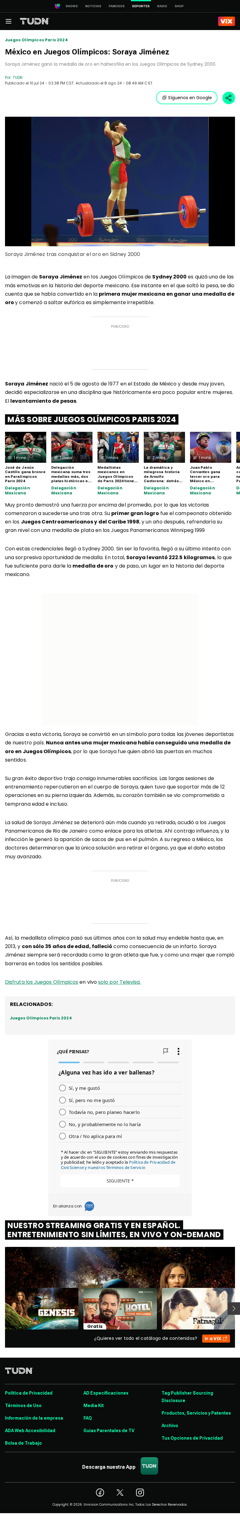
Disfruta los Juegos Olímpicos (41, 982)
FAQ (87, 1418)
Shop (179, 6)
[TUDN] (34, 21)
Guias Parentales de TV (108, 1430)
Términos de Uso (23, 1405)
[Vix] (226, 21)
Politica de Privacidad (28, 1393)
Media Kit (93, 1405)
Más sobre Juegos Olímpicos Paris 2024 (92, 419)
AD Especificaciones (105, 1393)
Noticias (93, 6)
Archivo (170, 1425)
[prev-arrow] (1, 1308)
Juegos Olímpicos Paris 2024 (36, 40)
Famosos (117, 6)
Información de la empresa (34, 1418)
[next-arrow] (234, 1308)
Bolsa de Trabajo (23, 1443)
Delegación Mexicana (17, 490)
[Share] (228, 98)
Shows (72, 6)
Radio (162, 6)
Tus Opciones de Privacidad (192, 1438)
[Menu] (8, 21)
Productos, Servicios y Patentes (196, 1413)
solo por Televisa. (119, 982)
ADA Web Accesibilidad (30, 1430)
